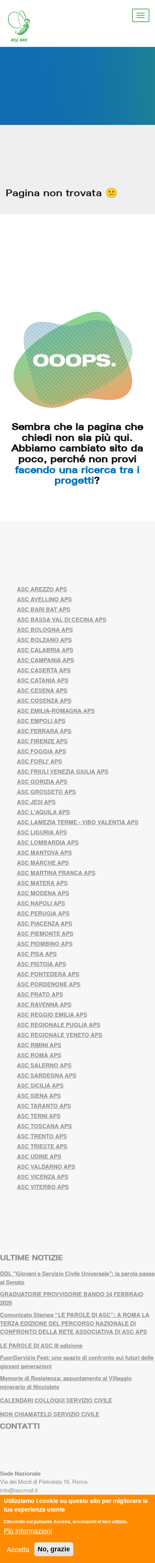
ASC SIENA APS (39, 1095)
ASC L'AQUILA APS (43, 812)
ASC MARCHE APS (43, 862)
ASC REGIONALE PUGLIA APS (58, 1024)
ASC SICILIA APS (40, 1085)
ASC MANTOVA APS (44, 852)
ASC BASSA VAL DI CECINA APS (61, 619)
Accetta (18, 1549)
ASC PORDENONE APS (49, 984)
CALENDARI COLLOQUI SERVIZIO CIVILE (56, 1400)
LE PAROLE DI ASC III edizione (41, 1345)
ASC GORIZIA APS (42, 781)
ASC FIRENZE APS (42, 741)
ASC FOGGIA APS (41, 751)
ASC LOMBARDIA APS (48, 842)
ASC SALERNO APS (44, 1065)
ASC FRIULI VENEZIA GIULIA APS (62, 771)
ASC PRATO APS (40, 994)
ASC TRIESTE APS (42, 1146)
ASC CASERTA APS (44, 670)
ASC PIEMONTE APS (45, 933)
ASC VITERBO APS (43, 1187)
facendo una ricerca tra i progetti (77, 475)
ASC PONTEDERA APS (48, 974)
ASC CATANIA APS (42, 680)
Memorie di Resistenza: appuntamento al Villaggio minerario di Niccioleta (66, 1382)
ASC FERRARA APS (44, 731)
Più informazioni (28, 1530)
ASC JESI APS (36, 802)
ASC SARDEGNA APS (46, 1075)
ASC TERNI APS (39, 1116)
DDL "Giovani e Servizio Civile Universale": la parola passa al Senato (77, 1277)
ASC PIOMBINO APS (45, 943)
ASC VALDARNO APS (46, 1166)
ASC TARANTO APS (44, 1106)
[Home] (24, 26)
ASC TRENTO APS (42, 1136)
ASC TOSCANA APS (44, 1126)
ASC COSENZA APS (44, 700)
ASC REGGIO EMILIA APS (52, 1014)
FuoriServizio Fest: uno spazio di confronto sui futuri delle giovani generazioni (76, 1361)
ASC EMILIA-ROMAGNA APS (56, 710)
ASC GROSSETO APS (46, 792)
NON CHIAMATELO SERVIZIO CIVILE (49, 1414)
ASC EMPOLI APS (41, 721)
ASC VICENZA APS (42, 1176)
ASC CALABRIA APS (45, 650)
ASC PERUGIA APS (43, 913)
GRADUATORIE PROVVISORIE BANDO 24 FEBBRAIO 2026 (71, 1298)
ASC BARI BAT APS (43, 609)
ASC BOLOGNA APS (45, 629)
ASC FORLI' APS (39, 761)
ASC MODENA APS (43, 893)
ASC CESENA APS (42, 690)
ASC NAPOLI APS (41, 903)
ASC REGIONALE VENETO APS (59, 1035)
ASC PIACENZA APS (44, 923)
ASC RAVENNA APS (44, 1004)
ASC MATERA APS (42, 883)
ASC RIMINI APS (39, 1045)
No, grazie (54, 1549)
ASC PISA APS (37, 954)
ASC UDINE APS (39, 1156)
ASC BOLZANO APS (44, 640)
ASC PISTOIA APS (41, 964)
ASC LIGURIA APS (42, 832)
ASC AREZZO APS (42, 589)
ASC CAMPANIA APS (45, 660)
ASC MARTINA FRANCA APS (56, 873)
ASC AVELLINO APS (44, 599)
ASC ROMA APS (39, 1055)
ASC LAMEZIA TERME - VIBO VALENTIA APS (77, 822)
